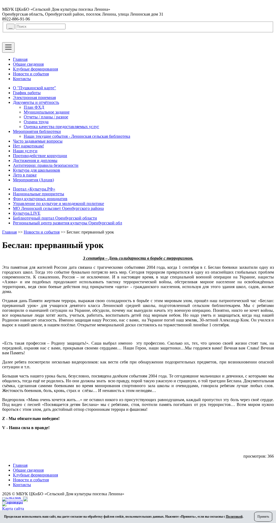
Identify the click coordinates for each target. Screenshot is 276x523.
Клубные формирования (35, 69)
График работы (27, 92)
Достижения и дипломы (35, 160)
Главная (20, 59)
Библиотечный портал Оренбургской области (55, 218)
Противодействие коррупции (40, 155)
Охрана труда (36, 121)
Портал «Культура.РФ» (34, 189)
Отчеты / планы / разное (46, 117)
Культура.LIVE (26, 213)
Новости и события (31, 74)
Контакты (22, 78)
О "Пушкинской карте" (34, 88)
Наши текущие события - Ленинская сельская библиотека (77, 136)
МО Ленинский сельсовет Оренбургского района (58, 208)
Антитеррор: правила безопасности (45, 165)
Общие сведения (28, 64)
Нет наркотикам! (28, 146)
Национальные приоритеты (38, 194)
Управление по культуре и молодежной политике (58, 203)
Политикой (234, 516)
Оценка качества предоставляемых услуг (61, 126)
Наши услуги (25, 151)
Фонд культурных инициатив (40, 198)
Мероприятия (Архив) (33, 180)
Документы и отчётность (36, 102)
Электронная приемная (34, 97)
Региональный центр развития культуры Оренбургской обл (67, 223)
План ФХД (34, 107)
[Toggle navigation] (8, 47)
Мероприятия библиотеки (37, 131)
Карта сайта (13, 508)
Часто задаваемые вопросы (38, 141)
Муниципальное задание (47, 112)
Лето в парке (25, 175)
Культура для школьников (36, 170)
